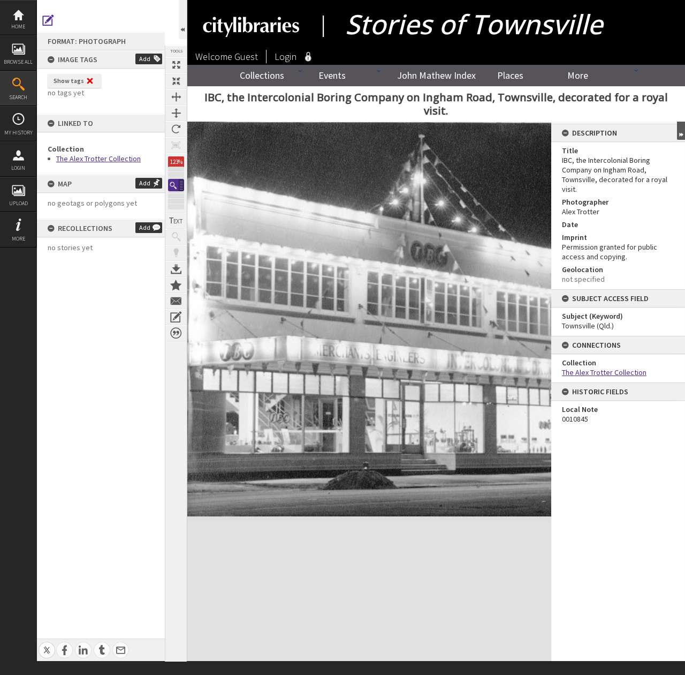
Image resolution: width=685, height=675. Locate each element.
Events (332, 75)
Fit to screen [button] (176, 81)
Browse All (18, 61)
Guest (246, 56)
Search (18, 97)
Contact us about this (176, 301)
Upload (18, 203)
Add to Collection (176, 285)
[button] (176, 185)
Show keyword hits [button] (176, 237)
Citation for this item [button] (176, 333)
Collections (262, 75)
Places (510, 75)
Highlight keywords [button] (176, 253)
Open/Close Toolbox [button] (183, 19)
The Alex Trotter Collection (98, 158)
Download (176, 269)
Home (18, 26)
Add (144, 59)
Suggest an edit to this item (48, 20)
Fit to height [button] (176, 113)
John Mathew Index (436, 75)
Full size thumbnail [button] (176, 65)
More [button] (18, 238)
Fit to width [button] (176, 97)
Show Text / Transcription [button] (176, 221)
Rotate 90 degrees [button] (176, 129)
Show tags (69, 81)
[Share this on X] (47, 644)
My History (18, 132)
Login (18, 167)
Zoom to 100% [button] (176, 145)
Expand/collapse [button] (681, 131)
